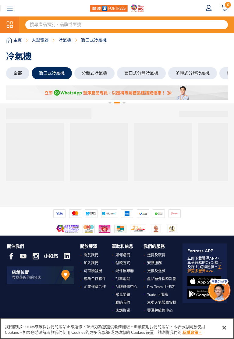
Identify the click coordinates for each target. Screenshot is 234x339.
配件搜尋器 (124, 271)
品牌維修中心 (126, 286)
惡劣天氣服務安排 (161, 302)
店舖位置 (20, 272)
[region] (117, 328)
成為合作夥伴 (95, 278)
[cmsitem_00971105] (117, 92)
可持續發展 (93, 271)
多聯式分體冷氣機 (193, 73)
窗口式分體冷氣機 (141, 73)
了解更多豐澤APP (204, 269)
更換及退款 (156, 271)
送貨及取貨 (156, 255)
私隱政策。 (192, 332)
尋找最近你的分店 (26, 277)
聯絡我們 (122, 302)
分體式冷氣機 (94, 73)
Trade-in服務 (157, 294)
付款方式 (122, 263)
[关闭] (224, 327)
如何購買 (122, 255)
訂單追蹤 (122, 278)
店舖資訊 (122, 310)
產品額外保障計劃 (161, 278)
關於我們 (91, 255)
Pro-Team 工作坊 (161, 286)
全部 (17, 73)
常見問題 (122, 294)
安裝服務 (154, 263)
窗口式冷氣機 (52, 73)
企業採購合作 (95, 286)
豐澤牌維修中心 (160, 310)
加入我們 (91, 263)
